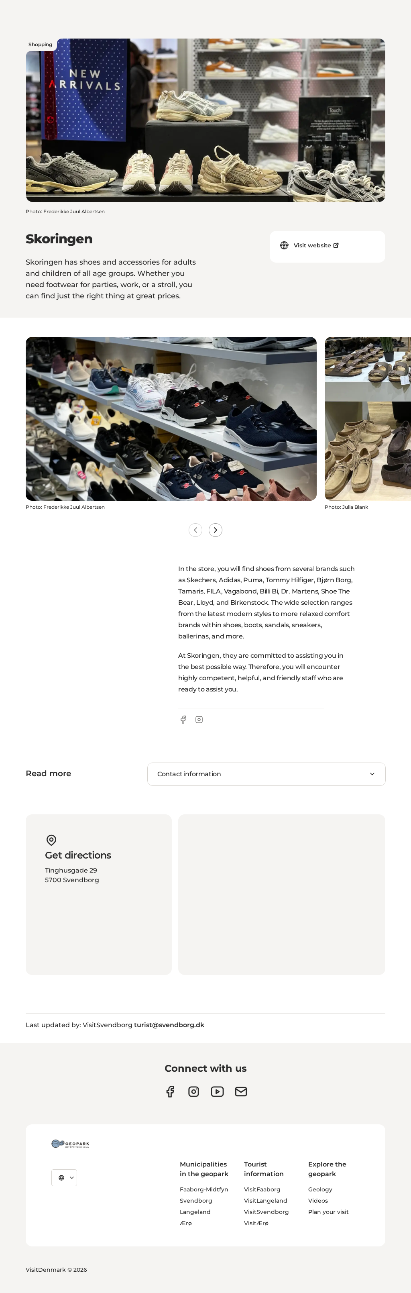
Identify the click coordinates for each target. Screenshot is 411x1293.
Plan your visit (328, 1212)
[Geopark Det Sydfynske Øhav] (70, 1143)
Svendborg (196, 1200)
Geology (320, 1189)
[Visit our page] (194, 1092)
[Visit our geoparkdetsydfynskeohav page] (170, 1092)
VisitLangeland (265, 1200)
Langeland (195, 1212)
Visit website (312, 245)
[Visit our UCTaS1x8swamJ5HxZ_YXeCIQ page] (217, 1092)
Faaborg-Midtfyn (204, 1189)
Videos (318, 1200)
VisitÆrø (256, 1223)
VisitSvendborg (266, 1212)
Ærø (186, 1223)
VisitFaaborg (262, 1189)
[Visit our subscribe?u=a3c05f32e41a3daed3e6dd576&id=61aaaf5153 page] (241, 1092)
